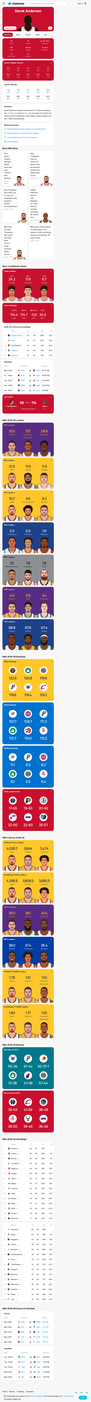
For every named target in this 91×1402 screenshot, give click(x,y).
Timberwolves (16, 335)
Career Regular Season (13, 63)
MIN (22, 1332)
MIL (23, 1377)
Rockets (14, 1249)
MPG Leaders (9, 939)
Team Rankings (10, 305)
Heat (13, 1193)
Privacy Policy (67, 1396)
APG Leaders (9, 492)
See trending (12, 141)
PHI (23, 1362)
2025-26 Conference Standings (17, 327)
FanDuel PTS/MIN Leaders (15, 971)
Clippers (14, 350)
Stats (18, 34)
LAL (38, 380)
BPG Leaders (9, 557)
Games (28, 34)
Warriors (14, 355)
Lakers (13, 1244)
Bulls (13, 1203)
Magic (13, 1183)
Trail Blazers (10, 28)
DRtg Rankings (10, 705)
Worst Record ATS (12, 1093)
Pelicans (14, 1279)
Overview (7, 34)
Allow (83, 1397)
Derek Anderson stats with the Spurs (22, 137)
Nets (13, 1208)
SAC (38, 375)
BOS (23, 1357)
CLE (22, 1337)
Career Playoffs (10, 84)
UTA (38, 390)
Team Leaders (10, 271)
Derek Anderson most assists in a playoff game (26, 129)
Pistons (14, 1148)
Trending (20, 1391)
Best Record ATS (11, 1049)
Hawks (14, 1173)
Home (4, 1391)
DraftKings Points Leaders (15, 875)
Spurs (44, 406)
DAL (38, 1332)
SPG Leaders (9, 525)
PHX (23, 370)
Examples (30, 1391)
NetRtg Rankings (11, 748)
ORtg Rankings (10, 661)
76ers (13, 1178)
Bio (46, 34)
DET (23, 1342)
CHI (22, 1327)
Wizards (14, 1218)
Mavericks (15, 1284)
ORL (38, 1372)
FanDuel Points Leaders (14, 842)
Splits (37, 34)
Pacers (14, 1213)
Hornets (14, 1188)
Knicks (14, 1158)
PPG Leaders (9, 425)
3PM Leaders (9, 589)
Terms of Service (37, 1396)
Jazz (13, 1299)
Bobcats (24, 113)
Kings (13, 1294)
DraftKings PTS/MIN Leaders (16, 1007)
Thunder (14, 1229)
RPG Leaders (9, 460)
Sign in (80, 3)
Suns (13, 340)
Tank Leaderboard (12, 791)
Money (12, 1391)
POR (38, 370)
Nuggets (14, 1239)
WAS (39, 1377)
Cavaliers (15, 1163)
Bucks (13, 1198)
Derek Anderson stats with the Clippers (23, 133)
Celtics (14, 1153)
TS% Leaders (9, 621)
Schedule (8, 362)
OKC (38, 1342)
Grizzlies (14, 1289)
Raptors (14, 1168)
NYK (38, 1362)
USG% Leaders (10, 907)
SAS (38, 1327)
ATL (23, 1372)
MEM (23, 385)
